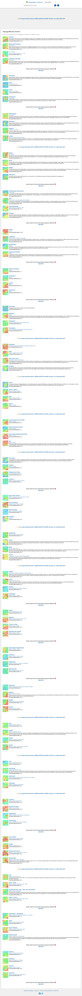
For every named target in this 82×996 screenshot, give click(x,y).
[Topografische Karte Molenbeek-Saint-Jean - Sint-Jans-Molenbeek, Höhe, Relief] (5, 892)
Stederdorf (12, 321)
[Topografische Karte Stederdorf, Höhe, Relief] (5, 323)
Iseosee (11, 136)
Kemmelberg (12, 820)
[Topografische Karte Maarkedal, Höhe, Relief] (5, 785)
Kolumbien (12, 174)
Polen (10, 160)
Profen (11, 554)
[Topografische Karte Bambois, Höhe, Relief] (5, 619)
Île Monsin (12, 655)
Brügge (20, 511)
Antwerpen (15, 663)
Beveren (11, 951)
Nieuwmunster (13, 509)
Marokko (11, 213)
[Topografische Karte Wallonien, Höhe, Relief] (5, 316)
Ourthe (11, 745)
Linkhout (11, 479)
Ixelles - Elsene (13, 897)
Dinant (17, 800)
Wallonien (11, 313)
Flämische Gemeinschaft (16, 427)
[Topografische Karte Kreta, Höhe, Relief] (5, 85)
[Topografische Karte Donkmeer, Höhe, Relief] (5, 687)
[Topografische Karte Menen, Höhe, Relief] (5, 612)
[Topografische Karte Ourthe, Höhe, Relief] (5, 747)
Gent (19, 670)
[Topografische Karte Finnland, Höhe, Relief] (5, 519)
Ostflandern (12, 276)
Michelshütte (12, 858)
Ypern (20, 769)
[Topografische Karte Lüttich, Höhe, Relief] (5, 285)
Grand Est (16, 129)
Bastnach (20, 852)
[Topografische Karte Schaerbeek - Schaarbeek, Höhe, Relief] (5, 916)
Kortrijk (20, 611)
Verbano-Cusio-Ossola (21, 238)
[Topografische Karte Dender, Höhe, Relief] (5, 733)
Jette (10, 920)
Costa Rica (12, 306)
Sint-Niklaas (20, 953)
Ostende (20, 588)
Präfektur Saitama (16, 53)
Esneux (21, 746)
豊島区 (10, 90)
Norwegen (12, 458)
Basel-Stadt (15, 548)
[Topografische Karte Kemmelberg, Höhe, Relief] (5, 823)
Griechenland (11, 84)
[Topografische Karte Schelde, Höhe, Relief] (5, 467)
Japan (10, 53)
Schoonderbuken (13, 206)
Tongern (18, 649)
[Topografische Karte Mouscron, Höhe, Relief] (5, 975)
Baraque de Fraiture (14, 851)
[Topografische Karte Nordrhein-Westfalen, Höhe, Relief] (5, 61)
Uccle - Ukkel (12, 882)
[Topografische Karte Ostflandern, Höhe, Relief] (5, 278)
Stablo (22, 504)
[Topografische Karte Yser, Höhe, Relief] (5, 763)
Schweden (12, 75)
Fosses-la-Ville (23, 618)
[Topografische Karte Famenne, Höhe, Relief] (5, 802)
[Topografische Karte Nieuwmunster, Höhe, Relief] (5, 512)
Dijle (10, 396)
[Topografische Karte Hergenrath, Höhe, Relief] (5, 535)
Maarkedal (12, 783)
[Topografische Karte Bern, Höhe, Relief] (5, 201)
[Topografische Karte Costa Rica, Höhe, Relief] (5, 308)
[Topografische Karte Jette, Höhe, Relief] (5, 923)
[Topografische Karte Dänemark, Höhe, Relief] (5, 123)
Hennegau (15, 497)
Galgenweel (12, 662)
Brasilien (11, 366)
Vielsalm (25, 852)
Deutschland (11, 45)
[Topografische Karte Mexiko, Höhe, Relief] (5, 232)
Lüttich (11, 283)
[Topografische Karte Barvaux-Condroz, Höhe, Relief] (5, 809)
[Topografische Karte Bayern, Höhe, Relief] (5, 155)
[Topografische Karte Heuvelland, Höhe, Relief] (5, 771)
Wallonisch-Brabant (14, 252)
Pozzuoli (19, 473)
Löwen (22, 207)
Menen (11, 610)
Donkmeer (12, 685)
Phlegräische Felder (14, 472)
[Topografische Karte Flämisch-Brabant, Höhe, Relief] (5, 271)
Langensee (12, 236)
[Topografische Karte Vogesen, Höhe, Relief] (5, 131)
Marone (22, 137)
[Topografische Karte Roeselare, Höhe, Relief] (5, 961)
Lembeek (33, 777)
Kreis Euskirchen (27, 573)
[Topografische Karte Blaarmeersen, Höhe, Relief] (5, 671)
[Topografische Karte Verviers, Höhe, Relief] (5, 968)
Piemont (14, 238)
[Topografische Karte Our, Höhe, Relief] (5, 443)
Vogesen (11, 128)
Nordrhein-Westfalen (15, 58)
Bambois (11, 617)
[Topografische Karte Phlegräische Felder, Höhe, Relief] (5, 474)
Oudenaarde (20, 784)
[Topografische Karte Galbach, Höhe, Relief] (5, 695)
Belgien (11, 167)
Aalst (19, 731)
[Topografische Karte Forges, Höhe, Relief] (5, 846)
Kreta (10, 82)
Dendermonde (21, 686)
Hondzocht (12, 776)
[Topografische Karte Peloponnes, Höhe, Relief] (5, 99)
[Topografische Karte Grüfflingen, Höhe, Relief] (5, 596)
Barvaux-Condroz (14, 806)
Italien (10, 137)
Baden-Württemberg (14, 44)
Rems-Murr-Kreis (14, 358)
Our (10, 441)
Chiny (23, 739)
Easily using (42, 18)
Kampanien (14, 473)
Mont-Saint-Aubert (14, 495)
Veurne (20, 762)
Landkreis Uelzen (25, 322)
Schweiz (11, 37)
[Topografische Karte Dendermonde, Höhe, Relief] (5, 937)
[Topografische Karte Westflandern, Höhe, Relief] (5, 247)
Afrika (10, 540)
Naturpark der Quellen (15, 631)
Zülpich (11, 571)
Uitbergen (31, 686)
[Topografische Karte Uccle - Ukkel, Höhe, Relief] (5, 885)
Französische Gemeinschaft (16, 420)
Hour (21, 800)
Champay (26, 746)
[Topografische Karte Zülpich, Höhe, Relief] (5, 574)
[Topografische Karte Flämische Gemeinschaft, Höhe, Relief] (5, 429)
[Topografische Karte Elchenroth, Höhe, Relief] (5, 292)
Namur (14, 618)
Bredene (11, 587)
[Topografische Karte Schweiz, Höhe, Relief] (5, 39)
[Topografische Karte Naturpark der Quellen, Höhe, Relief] (5, 634)
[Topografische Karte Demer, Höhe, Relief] (5, 406)
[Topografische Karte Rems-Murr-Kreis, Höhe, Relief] (5, 361)
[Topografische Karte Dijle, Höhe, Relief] (5, 399)
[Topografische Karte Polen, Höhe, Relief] (5, 163)
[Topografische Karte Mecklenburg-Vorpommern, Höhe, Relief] (5, 193)
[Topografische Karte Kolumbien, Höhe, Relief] (5, 177)
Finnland (11, 516)
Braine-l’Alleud (13, 927)
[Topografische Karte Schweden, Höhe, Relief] (5, 78)
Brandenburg (12, 113)
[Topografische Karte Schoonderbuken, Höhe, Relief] (5, 208)
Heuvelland (12, 768)
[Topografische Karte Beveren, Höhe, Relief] (5, 954)
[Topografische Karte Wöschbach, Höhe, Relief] (5, 330)
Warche (11, 707)
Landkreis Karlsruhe (28, 329)
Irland (10, 382)
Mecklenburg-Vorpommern (16, 191)
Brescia (19, 137)
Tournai (27, 497)
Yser (10, 761)
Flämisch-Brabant (16, 207)
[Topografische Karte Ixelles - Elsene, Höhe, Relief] (5, 899)
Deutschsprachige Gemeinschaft (18, 434)
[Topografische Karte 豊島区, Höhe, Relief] (5, 92)
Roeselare (11, 958)
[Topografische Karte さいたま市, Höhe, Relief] (5, 54)
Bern (10, 198)
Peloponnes (12, 97)
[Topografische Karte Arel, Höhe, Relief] (5, 877)
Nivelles (23, 929)
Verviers (18, 352)
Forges (11, 844)
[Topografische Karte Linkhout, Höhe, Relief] (5, 481)
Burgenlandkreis (26, 556)
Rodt (10, 351)
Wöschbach (12, 328)
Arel (10, 875)
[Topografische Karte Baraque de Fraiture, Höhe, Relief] (5, 853)
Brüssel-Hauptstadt (17, 884)
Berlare (26, 686)
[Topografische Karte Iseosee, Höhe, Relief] (5, 138)
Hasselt (18, 480)
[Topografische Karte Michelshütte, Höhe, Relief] (5, 860)
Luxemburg (15, 739)
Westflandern (12, 244)
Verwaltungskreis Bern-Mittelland (23, 200)
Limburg (14, 405)
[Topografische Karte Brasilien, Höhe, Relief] (5, 368)
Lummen (22, 480)
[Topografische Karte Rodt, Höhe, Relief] (5, 354)
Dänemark (12, 121)
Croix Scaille (12, 837)
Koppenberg (12, 813)
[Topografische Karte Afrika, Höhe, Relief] (5, 542)
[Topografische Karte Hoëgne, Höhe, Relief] (5, 702)
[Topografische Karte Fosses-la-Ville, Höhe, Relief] (5, 626)
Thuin (19, 845)
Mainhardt (12, 344)
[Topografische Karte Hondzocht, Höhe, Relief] (5, 778)
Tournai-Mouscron (21, 497)
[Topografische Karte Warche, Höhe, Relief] (5, 709)
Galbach (11, 692)
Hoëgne (11, 700)
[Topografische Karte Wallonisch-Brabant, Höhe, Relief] (5, 254)
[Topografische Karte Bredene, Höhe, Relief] (5, 589)
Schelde (11, 465)
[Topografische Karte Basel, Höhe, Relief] (5, 549)
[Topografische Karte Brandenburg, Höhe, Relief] (5, 116)
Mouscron (12, 973)
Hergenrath (12, 533)
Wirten (19, 739)
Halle (29, 777)
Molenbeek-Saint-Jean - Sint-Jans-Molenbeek (22, 889)
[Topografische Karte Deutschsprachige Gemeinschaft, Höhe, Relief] (5, 436)
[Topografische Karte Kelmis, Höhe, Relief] (5, 582)
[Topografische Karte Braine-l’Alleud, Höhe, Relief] (5, 930)
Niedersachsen (18, 322)
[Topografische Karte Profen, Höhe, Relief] (5, 557)
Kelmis (22, 534)
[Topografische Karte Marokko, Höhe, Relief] (5, 215)
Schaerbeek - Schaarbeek (16, 913)
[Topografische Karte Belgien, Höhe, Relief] (5, 170)
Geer (10, 723)
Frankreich (11, 129)
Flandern (14, 428)
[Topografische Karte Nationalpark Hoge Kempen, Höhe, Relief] (5, 650)
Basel (10, 547)
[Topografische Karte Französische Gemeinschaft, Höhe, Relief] (5, 422)
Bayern (11, 153)
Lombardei (14, 137)
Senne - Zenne (13, 389)
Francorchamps (13, 502)
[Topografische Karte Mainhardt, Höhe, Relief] (5, 346)
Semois (11, 738)
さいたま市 (12, 51)
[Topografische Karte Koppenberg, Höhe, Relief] (5, 816)
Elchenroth (12, 290)
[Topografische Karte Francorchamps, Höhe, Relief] (5, 505)
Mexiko (11, 229)
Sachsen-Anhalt (18, 556)
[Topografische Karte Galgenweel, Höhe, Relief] (5, 664)
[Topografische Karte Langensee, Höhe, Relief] (5, 239)
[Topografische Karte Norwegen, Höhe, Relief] (5, 460)
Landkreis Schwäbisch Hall (29, 345)
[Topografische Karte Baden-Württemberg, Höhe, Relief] (5, 46)
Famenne (11, 799)
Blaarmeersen (13, 669)
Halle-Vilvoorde (24, 777)
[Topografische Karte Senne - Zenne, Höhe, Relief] (5, 392)
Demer (11, 403)
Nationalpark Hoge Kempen (16, 647)
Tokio (13, 91)
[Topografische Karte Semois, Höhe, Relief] (5, 740)
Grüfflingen (12, 594)
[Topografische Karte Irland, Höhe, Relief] (5, 385)
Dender (11, 730)
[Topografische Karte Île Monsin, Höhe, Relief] (5, 657)
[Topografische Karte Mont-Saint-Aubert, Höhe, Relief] (5, 498)
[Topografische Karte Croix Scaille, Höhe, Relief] (5, 839)
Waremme (19, 724)
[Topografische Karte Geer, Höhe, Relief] (5, 725)
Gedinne (21, 838)
